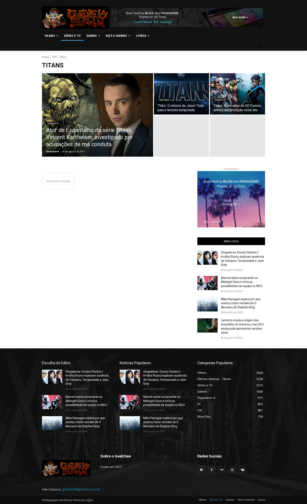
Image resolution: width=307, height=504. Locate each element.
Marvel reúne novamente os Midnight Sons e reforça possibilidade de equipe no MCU (242, 282)
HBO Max (164, 100)
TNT (54, 57)
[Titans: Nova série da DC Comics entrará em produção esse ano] (237, 94)
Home (45, 57)
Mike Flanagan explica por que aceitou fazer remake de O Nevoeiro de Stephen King (240, 303)
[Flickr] (222, 470)
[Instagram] (232, 470)
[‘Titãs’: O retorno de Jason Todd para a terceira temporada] (181, 94)
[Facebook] (212, 470)
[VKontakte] (242, 470)
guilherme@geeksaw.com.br (81, 489)
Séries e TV (53, 123)
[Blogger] (201, 470)
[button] (260, 46)
